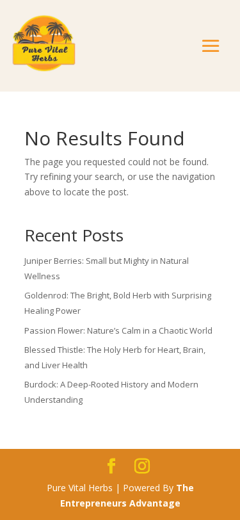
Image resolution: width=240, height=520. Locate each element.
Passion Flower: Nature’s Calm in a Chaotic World (118, 330)
